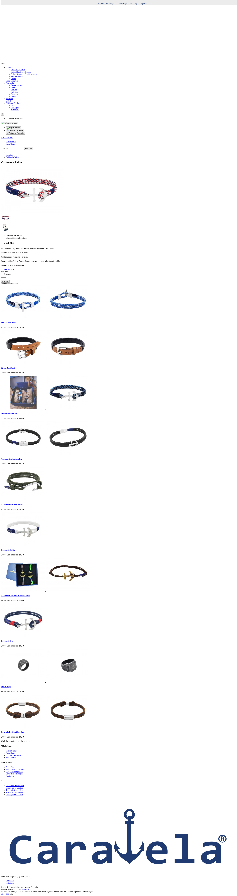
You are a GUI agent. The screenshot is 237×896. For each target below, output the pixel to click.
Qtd (2, 276)
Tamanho (4, 272)
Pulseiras (9, 67)
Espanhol (19, 130)
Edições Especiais (18, 70)
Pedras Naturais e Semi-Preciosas (24, 74)
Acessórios (10, 83)
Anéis (13, 87)
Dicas (13, 105)
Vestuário (9, 99)
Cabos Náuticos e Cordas (21, 72)
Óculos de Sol (16, 85)
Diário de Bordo (12, 103)
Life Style (15, 107)
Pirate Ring (6, 687)
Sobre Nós (10, 767)
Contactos (10, 776)
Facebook (10, 881)
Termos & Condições (14, 790)
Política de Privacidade (15, 786)
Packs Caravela (12, 81)
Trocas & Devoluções (14, 792)
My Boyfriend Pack (9, 413)
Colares (14, 90)
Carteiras (14, 94)
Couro (13, 79)
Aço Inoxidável (17, 76)
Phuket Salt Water (8, 322)
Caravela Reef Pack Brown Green (15, 595)
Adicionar (5, 281)
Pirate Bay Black (8, 368)
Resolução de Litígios (14, 788)
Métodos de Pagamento (15, 769)
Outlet (8, 101)
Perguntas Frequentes (14, 772)
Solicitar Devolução (13, 755)
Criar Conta (10, 144)
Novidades (15, 110)
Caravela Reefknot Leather (12, 732)
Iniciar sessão (11, 142)
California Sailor (12, 157)
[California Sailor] (32, 212)
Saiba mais (5, 894)
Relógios (14, 92)
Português (20, 133)
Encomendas (11, 757)
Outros (13, 96)
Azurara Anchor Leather (11, 459)
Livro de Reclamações (14, 774)
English (17, 128)
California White (8, 550)
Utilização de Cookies (14, 794)
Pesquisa (28, 148)
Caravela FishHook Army (12, 504)
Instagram (10, 883)
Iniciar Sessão (11, 751)
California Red (7, 641)
